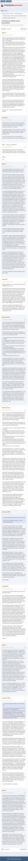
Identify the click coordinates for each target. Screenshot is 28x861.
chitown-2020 (6, 512)
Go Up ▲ (19, 858)
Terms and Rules (13, 858)
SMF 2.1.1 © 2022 (10, 859)
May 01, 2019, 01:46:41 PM (7, 166)
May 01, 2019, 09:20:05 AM (7, 146)
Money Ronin (6, 317)
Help (8, 858)
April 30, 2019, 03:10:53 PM (7, 35)
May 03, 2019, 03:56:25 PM (7, 409)
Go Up (2, 849)
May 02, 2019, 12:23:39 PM (7, 281)
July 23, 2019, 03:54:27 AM (7, 588)
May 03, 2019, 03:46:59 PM (7, 319)
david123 (4, 279)
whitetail (5, 117)
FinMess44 (5, 586)
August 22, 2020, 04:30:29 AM (7, 647)
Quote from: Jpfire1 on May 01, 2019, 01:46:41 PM (14, 517)
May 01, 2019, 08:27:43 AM (7, 119)
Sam (3, 144)
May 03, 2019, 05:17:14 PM (7, 514)
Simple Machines (17, 859)
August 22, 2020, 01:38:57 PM (7, 700)
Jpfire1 (4, 33)
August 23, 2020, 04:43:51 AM (7, 792)
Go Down (3, 28)
